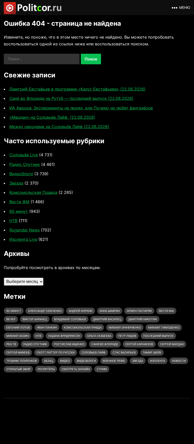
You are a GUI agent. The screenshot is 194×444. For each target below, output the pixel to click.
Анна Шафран (110, 311)
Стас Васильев (124, 352)
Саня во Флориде (104, 344)
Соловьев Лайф (94, 352)
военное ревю (114, 361)
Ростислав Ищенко (69, 344)
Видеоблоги (21, 173)
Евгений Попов (18, 327)
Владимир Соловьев (70, 319)
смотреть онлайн (76, 369)
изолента (157, 361)
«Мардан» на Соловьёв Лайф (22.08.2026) (52, 117)
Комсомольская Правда (33, 192)
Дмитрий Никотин (142, 319)
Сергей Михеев (18, 352)
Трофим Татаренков (21, 361)
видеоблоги (86, 361)
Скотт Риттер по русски (56, 352)
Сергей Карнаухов (139, 344)
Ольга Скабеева (99, 336)
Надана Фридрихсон (64, 336)
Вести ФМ (19, 201)
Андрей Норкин (80, 311)
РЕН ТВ (11, 344)
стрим (102, 369)
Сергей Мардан (172, 344)
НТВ (13, 220)
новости (179, 361)
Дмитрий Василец (107, 319)
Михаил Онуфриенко (125, 327)
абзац (48, 361)
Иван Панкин (47, 327)
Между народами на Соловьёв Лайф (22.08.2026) (59, 126)
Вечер (10, 319)
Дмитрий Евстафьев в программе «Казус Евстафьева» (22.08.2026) (77, 89)
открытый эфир (18, 369)
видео (65, 361)
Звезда (16, 183)
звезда (137, 361)
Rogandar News (24, 229)
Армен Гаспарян (139, 311)
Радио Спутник (24, 164)
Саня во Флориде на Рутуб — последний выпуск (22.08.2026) (71, 98)
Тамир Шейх (152, 352)
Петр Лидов (127, 336)
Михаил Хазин (17, 336)
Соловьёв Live (23, 154)
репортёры (46, 369)
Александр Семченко (45, 311)
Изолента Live (23, 239)
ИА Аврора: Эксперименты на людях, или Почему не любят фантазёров (81, 107)
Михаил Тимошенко (163, 327)
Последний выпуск (158, 336)
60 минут (18, 211)
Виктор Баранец (34, 319)
